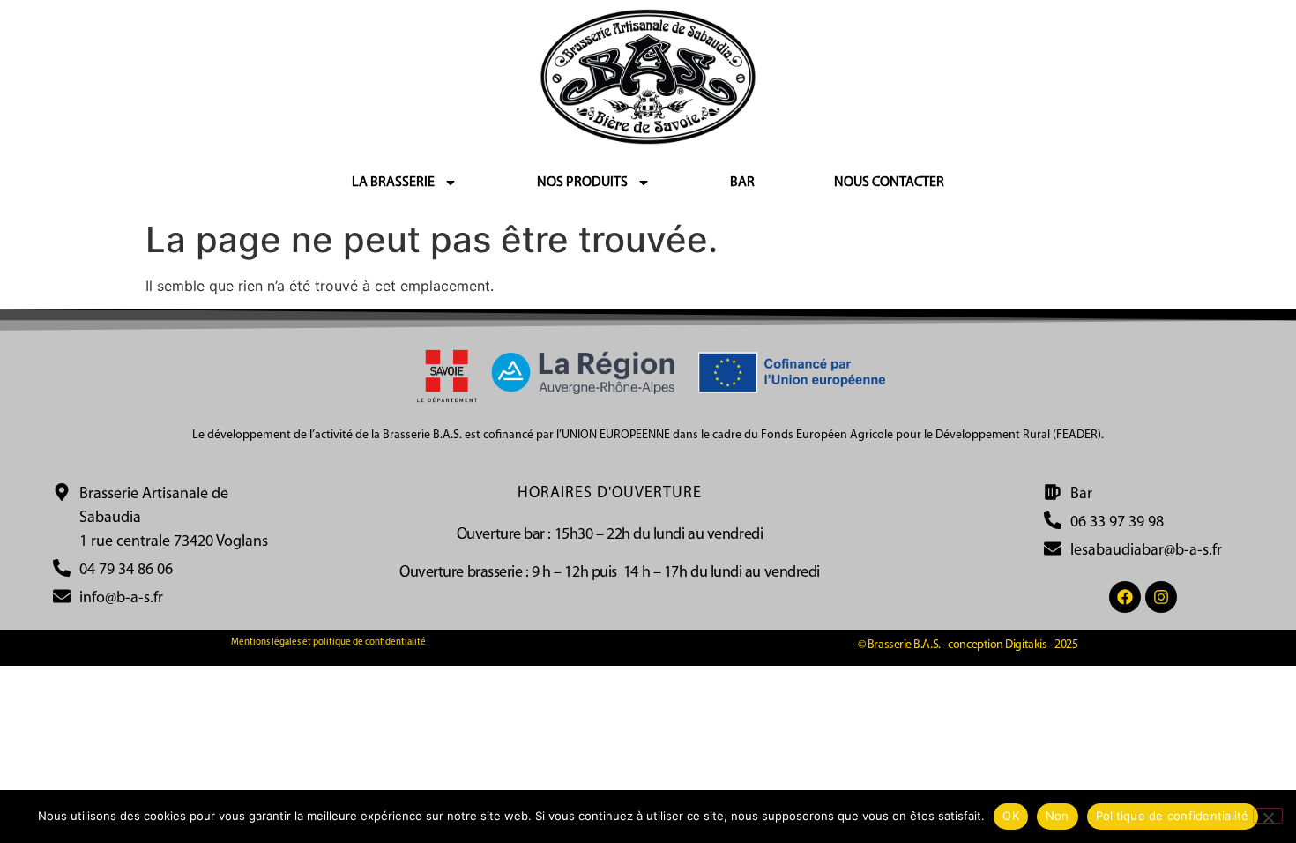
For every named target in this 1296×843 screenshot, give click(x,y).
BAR (742, 182)
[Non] (1268, 816)
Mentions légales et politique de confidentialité (328, 642)
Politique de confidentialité (1172, 816)
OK (1010, 816)
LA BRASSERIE (393, 182)
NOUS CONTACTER (889, 182)
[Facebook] (1125, 597)
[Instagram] (1161, 597)
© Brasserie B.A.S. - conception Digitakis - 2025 (967, 645)
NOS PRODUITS (582, 182)
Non (1057, 816)
